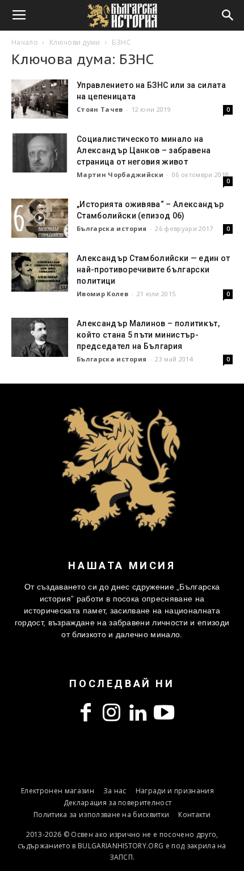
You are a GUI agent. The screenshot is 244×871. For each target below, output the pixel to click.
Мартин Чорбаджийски (120, 174)
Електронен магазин (57, 791)
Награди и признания (175, 791)
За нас (115, 791)
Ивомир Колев (102, 293)
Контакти (194, 814)
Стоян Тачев (100, 109)
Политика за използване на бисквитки (101, 814)
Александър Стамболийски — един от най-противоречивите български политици (153, 269)
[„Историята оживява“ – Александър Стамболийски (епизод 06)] (39, 218)
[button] (228, 15)
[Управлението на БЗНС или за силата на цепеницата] (39, 99)
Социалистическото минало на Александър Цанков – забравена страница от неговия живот (144, 150)
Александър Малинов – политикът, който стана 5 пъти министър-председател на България (148, 335)
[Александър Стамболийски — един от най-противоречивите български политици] (39, 272)
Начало (24, 42)
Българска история (111, 228)
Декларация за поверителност (118, 802)
